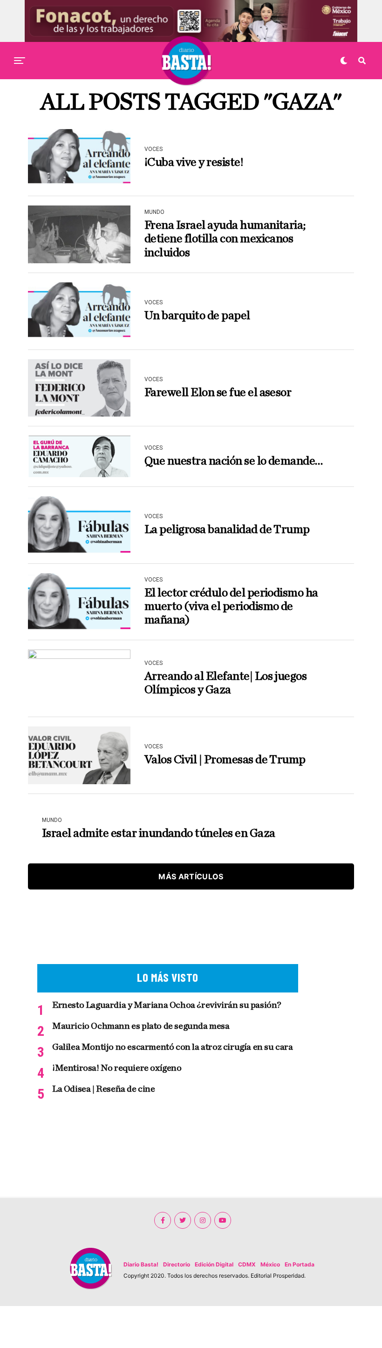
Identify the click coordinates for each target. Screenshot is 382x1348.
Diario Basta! (140, 1264)
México (270, 1264)
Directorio (176, 1264)
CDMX (247, 1264)
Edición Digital (214, 1264)
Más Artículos (190, 876)
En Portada (299, 1264)
